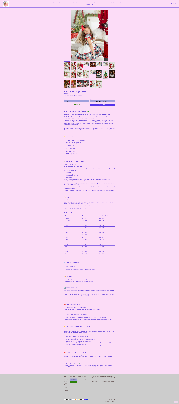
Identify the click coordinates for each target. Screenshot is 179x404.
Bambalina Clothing (111, 401)
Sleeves (91, 99)
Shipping (71, 95)
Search (65, 381)
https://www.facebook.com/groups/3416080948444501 (103, 381)
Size (65, 99)
